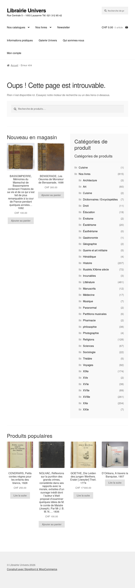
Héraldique (89, 256)
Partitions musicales (95, 314)
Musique (88, 301)
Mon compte (14, 53)
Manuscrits (89, 288)
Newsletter (63, 27)
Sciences (88, 346)
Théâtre (87, 358)
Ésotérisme (89, 225)
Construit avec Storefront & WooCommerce (32, 569)
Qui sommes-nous (73, 40)
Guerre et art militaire (95, 250)
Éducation (89, 212)
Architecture (90, 180)
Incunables (89, 276)
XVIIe (86, 390)
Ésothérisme (90, 231)
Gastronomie (90, 237)
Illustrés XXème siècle (96, 269)
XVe (85, 377)
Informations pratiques (20, 40)
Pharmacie (89, 320)
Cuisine (83, 167)
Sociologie (89, 352)
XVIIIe (86, 397)
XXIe (86, 409)
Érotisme (88, 218)
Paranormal (90, 307)
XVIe (86, 384)
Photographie (91, 333)
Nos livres (41, 27)
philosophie (90, 327)
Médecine (88, 295)
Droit (86, 206)
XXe (85, 403)
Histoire (87, 263)
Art (84, 186)
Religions (88, 339)
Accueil (14, 65)
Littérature (89, 282)
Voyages (88, 365)
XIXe (86, 371)
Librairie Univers (26, 10)
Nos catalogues (16, 27)
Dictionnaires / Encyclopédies (100, 199)
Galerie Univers (48, 40)
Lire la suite (20, 495)
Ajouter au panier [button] (20, 220)
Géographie (90, 244)
